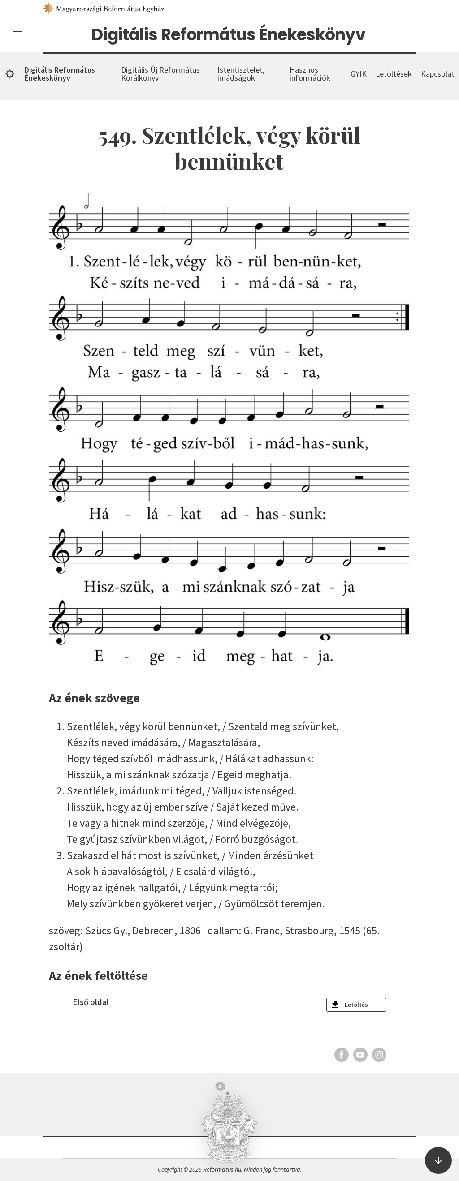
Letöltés (356, 1005)
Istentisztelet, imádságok (240, 73)
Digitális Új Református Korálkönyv (160, 73)
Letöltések (394, 74)
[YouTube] (360, 1055)
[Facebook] (341, 1055)
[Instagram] (379, 1055)
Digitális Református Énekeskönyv (228, 34)
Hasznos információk (310, 73)
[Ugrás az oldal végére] (438, 1160)
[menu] (17, 34)
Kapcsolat (438, 74)
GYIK (359, 74)
